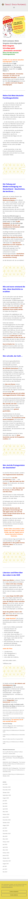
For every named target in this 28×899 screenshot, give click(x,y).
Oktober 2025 (6, 792)
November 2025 (7, 789)
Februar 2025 (6, 814)
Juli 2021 (5, 866)
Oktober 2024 (6, 822)
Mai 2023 (5, 836)
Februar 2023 (6, 841)
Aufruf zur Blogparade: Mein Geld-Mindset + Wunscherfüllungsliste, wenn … (13, 758)
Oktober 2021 (6, 858)
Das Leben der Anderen (11, 657)
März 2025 (5, 811)
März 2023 (5, 839)
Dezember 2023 (7, 833)
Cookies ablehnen (14, 894)
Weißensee (11, 655)
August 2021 (6, 863)
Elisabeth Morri (6, 756)
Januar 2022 (6, 855)
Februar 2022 (6, 852)
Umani (4, 774)
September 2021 (7, 861)
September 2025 (7, 795)
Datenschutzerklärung (7, 887)
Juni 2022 (5, 844)
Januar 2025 (6, 817)
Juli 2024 (5, 828)
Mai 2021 (5, 871)
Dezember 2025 (7, 787)
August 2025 (6, 798)
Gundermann (8, 651)
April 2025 (5, 809)
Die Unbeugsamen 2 (10, 653)
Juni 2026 (5, 784)
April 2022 (5, 847)
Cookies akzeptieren (14, 891)
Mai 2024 (5, 830)
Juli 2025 (5, 800)
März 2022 (5, 850)
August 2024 (6, 825)
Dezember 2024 (7, 820)
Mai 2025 (5, 806)
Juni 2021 (5, 869)
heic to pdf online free (8, 751)
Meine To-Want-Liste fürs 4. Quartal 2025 (13, 739)
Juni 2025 (5, 803)
